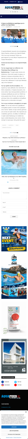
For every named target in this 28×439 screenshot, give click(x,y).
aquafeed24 (10, 125)
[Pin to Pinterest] (15, 46)
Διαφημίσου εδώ (13, 1)
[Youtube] (17, 11)
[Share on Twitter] (14, 46)
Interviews (6, 1)
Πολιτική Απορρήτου (17, 437)
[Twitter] (12, 11)
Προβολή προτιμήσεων (14, 434)
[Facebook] (10, 11)
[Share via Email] (17, 46)
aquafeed (4, 125)
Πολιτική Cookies (9, 437)
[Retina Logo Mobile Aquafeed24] (10, 397)
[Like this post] (11, 46)
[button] (26, 412)
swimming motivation (6, 127)
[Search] (26, 16)
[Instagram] (15, 11)
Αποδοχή (14, 427)
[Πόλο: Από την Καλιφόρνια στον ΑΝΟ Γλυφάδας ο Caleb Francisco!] (14, 162)
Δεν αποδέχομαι (14, 430)
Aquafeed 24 (8, 26)
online (17, 125)
